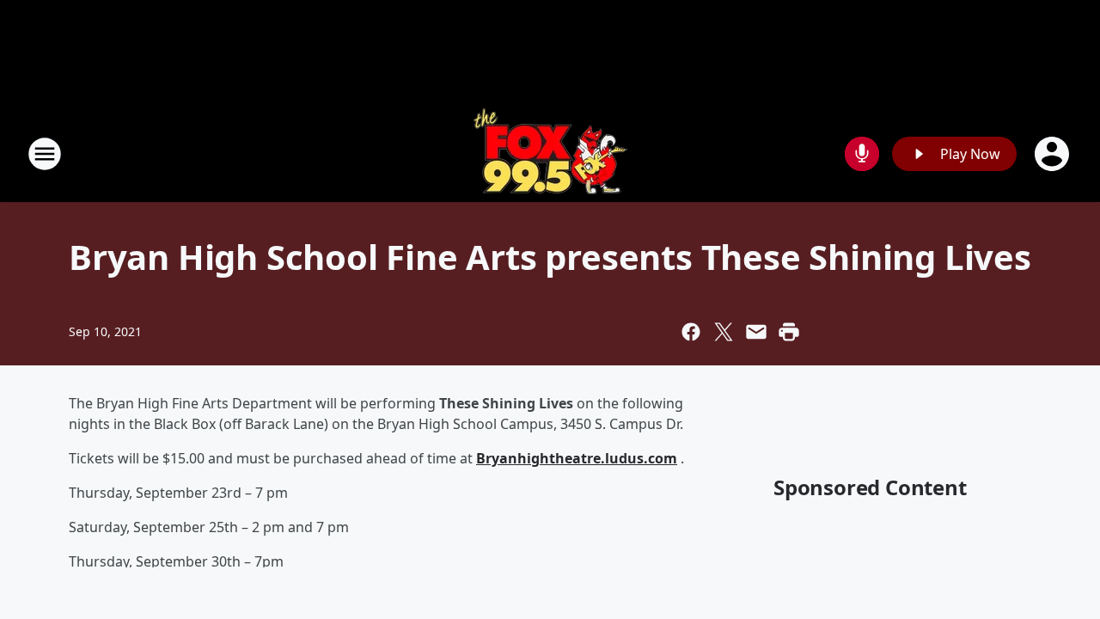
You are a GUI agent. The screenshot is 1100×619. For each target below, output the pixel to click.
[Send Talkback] (862, 154)
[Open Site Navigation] (45, 154)
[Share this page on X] (724, 332)
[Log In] (1053, 154)
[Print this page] (789, 332)
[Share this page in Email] (756, 332)
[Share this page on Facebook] (691, 332)
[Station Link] (550, 153)
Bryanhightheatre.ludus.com (576, 458)
